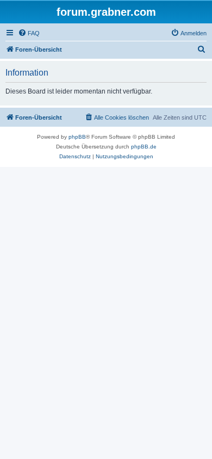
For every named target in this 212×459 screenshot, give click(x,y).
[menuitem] (29, 33)
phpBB (77, 137)
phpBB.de (144, 147)
